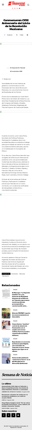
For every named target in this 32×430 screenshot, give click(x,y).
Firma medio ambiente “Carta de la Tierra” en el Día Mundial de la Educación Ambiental (21, 360)
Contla (4, 400)
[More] (27, 35)
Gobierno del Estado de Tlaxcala (11, 391)
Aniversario (14, 274)
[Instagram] (15, 8)
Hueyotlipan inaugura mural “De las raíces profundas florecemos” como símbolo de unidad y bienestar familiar (16, 404)
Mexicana (22, 274)
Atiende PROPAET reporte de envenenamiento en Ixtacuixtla (21, 315)
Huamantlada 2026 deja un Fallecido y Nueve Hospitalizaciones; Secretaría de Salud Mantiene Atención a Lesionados (15, 388)
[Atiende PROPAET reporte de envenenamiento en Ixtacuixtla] (6, 313)
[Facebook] (12, 8)
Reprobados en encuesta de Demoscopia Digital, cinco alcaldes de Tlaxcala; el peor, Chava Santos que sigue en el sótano (21, 346)
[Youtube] (19, 8)
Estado (16, 16)
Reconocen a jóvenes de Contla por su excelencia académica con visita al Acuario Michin (15, 396)
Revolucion (5, 276)
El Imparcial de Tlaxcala (17, 68)
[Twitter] (17, 8)
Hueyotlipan (5, 408)
